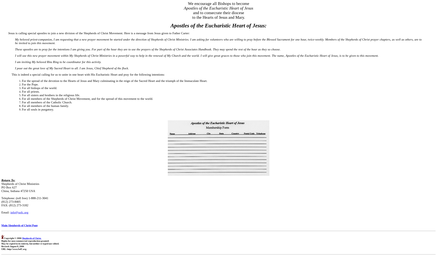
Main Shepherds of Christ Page (19, 225)
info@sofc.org (19, 212)
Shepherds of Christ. (31, 238)
